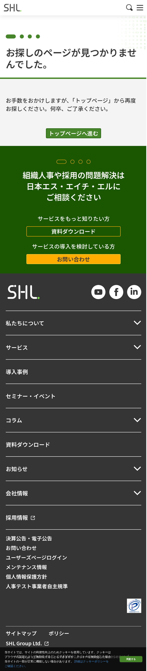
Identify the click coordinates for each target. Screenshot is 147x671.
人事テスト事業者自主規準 (37, 586)
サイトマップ (21, 633)
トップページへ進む (73, 133)
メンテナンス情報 (26, 567)
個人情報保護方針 (26, 576)
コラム (14, 420)
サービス (17, 347)
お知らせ (17, 469)
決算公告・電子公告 (29, 538)
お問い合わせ (73, 259)
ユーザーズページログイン (36, 557)
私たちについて (25, 323)
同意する (131, 659)
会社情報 (17, 493)
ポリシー (59, 633)
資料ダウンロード (73, 231)
